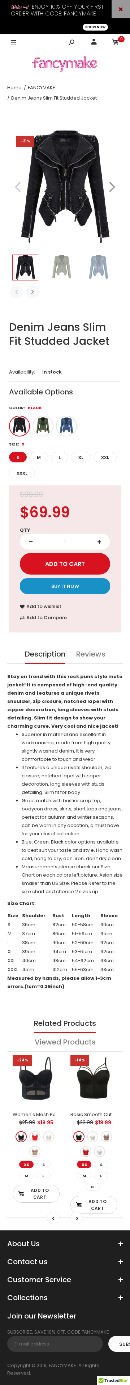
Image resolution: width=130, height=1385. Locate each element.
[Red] (34, 1136)
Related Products (65, 1023)
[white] (99, 1151)
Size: (16, 444)
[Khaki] (34, 1151)
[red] (85, 1151)
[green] (42, 426)
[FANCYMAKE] (65, 65)
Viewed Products (65, 1042)
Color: (25, 408)
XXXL (22, 473)
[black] (19, 426)
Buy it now (65, 586)
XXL (105, 457)
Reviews (90, 654)
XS (26, 1164)
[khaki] (106, 1136)
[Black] (21, 1136)
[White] (48, 1136)
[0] (115, 43)
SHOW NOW (95, 27)
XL (80, 457)
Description (45, 654)
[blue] (66, 426)
